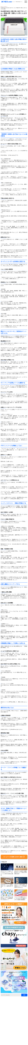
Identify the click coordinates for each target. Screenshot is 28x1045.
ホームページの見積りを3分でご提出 (13, 856)
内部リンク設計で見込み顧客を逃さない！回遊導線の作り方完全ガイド (7, 898)
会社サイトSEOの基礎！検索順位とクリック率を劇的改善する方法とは (20, 886)
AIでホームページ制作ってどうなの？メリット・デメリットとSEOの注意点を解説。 (7, 873)
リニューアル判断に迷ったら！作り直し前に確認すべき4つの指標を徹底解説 (20, 898)
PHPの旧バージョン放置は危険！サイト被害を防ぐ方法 (7, 886)
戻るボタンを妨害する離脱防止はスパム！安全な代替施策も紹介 (20, 872)
